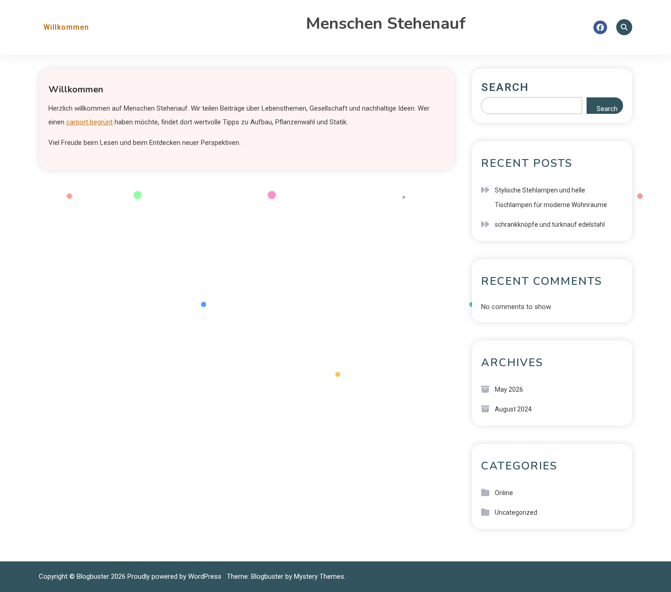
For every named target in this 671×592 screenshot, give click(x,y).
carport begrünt (89, 122)
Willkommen (66, 27)
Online (504, 492)
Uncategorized (516, 512)
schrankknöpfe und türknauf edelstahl (550, 224)
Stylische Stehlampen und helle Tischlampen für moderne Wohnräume (551, 197)
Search (505, 87)
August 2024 (513, 409)
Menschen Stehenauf (386, 23)
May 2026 (509, 389)
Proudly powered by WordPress (175, 576)
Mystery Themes (319, 576)
